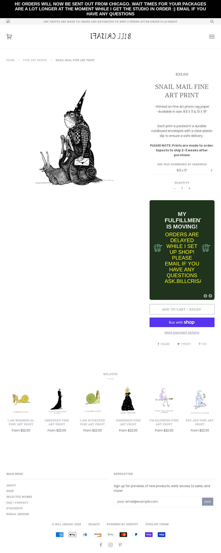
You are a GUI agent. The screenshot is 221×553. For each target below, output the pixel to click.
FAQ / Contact (17, 502)
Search (93, 524)
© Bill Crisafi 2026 (66, 524)
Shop (10, 490)
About (11, 485)
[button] (205, 296)
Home (10, 60)
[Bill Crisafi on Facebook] (101, 545)
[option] (74, 140)
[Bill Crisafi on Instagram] (110, 545)
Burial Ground (17, 514)
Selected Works (19, 496)
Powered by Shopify (122, 524)
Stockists (14, 508)
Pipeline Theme (157, 524)
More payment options (182, 332)
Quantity (182, 182)
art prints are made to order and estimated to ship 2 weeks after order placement (111, 21)
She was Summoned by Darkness (182, 164)
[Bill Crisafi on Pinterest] (120, 545)
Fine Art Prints (35, 60)
